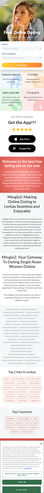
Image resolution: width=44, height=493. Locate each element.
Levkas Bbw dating (33, 312)
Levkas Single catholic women (21, 345)
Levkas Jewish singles (31, 330)
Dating (6, 379)
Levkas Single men (32, 357)
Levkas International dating (30, 327)
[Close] (41, 443)
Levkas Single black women (29, 342)
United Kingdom (24, 418)
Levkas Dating (36, 387)
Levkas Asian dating (29, 309)
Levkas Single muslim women (12, 360)
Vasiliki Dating (22, 400)
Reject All (22, 482)
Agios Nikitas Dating (34, 379)
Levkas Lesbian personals (29, 333)
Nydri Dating (9, 396)
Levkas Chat (11, 318)
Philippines (34, 427)
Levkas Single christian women (21, 348)
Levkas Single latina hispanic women (21, 354)
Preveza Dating (33, 396)
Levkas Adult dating (13, 309)
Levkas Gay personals (13, 324)
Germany (19, 423)
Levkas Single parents (32, 360)
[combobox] (22, 48)
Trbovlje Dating (9, 400)
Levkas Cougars (11, 321)
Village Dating (35, 400)
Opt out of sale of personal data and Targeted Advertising (22, 474)
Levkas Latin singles (11, 333)
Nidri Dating (22, 392)
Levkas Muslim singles (26, 339)
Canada (35, 418)
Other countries (28, 432)
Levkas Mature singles (29, 336)
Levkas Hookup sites (10, 327)
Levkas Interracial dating (12, 330)
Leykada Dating (10, 392)
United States (10, 418)
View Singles (22, 65)
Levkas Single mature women (13, 357)
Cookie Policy (27, 468)
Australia (9, 423)
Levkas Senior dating (10, 342)
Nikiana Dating (34, 392)
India (27, 423)
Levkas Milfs (12, 339)
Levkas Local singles (12, 336)
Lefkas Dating (7, 387)
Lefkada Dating (34, 383)
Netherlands (11, 427)
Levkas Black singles (11, 315)
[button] (37, 5)
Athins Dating (22, 383)
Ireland (35, 423)
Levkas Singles (30, 363)
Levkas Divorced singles (28, 321)
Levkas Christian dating (26, 318)
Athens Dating (9, 383)
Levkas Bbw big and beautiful (13, 312)
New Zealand (23, 427)
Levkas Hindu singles (30, 324)
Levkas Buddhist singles (29, 315)
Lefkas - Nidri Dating (22, 387)
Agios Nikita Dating (18, 379)
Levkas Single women (16, 363)
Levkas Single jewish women (21, 351)
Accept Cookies (21, 490)
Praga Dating (21, 396)
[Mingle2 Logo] (5, 5)
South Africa (15, 432)
